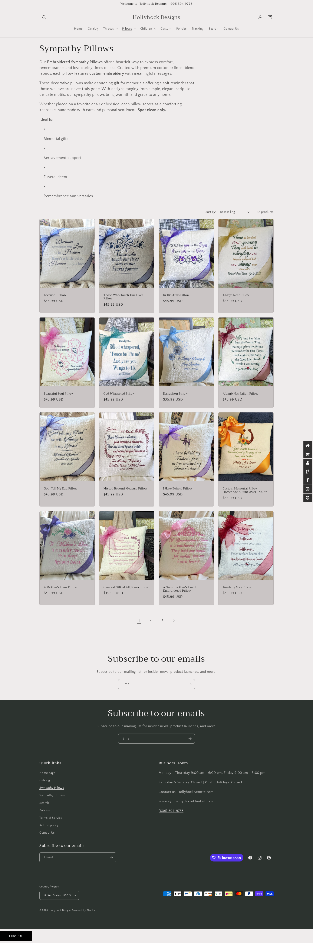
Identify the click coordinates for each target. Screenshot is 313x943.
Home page (47, 773)
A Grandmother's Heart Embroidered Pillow (179, 589)
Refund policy (49, 825)
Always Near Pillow (236, 295)
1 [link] (139, 620)
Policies (44, 810)
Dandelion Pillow (175, 393)
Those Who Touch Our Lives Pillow (123, 297)
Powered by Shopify (83, 910)
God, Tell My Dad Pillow (60, 489)
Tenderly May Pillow (237, 587)
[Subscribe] (190, 684)
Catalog (44, 780)
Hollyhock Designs (60, 910)
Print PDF (16, 936)
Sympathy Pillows (51, 788)
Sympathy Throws (52, 795)
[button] (44, 17)
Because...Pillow (55, 295)
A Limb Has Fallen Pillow (240, 393)
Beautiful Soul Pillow (59, 393)
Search (44, 803)
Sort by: (210, 212)
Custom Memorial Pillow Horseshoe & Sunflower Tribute (245, 490)
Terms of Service (50, 818)
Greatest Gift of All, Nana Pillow (126, 587)
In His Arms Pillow (176, 295)
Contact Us (47, 833)
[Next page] (173, 620)
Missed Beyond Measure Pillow (125, 489)
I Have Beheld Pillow (177, 489)
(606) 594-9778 (171, 811)
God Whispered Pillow (119, 393)
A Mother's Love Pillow (60, 587)
